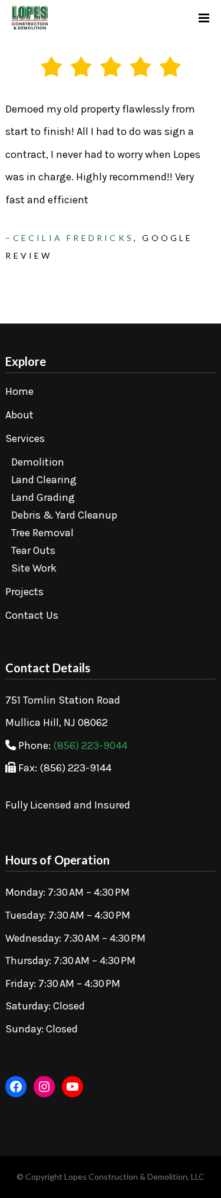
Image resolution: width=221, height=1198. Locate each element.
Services (25, 438)
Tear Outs (33, 550)
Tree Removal (42, 532)
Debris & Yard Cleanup (64, 515)
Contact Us (31, 615)
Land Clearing (44, 479)
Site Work (34, 568)
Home (19, 391)
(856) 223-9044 (90, 745)
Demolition (37, 462)
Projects (24, 591)
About (19, 414)
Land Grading (43, 497)
